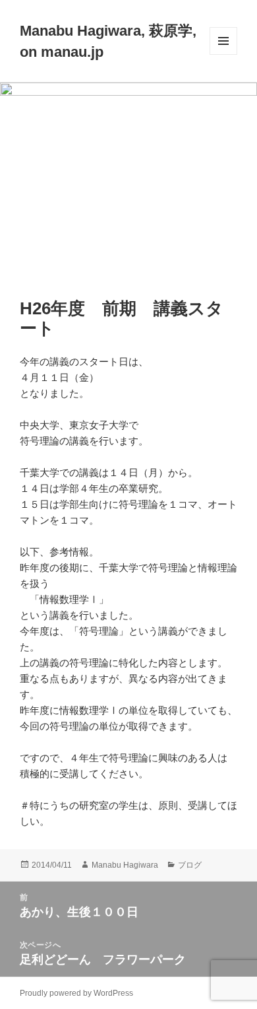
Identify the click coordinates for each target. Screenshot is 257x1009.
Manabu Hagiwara (125, 865)
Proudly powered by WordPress (76, 993)
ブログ (190, 865)
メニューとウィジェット (223, 54)
